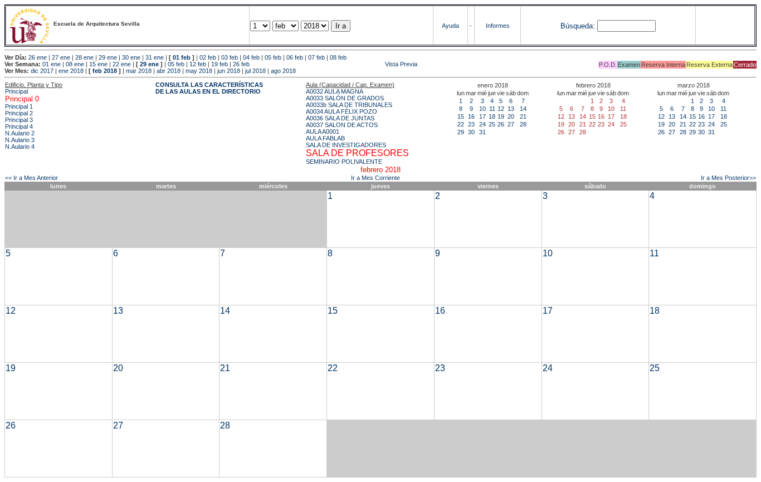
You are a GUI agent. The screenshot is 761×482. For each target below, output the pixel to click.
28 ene (84, 57)
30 (471, 132)
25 (492, 124)
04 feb (251, 57)
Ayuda (450, 25)
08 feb (338, 57)
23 (471, 124)
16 (471, 116)
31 (482, 132)
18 (492, 116)
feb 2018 (104, 70)
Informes (498, 25)
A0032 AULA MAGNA (334, 91)
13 (511, 108)
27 (511, 124)
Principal (16, 91)
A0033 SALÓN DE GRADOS (345, 98)
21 (523, 116)
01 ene (51, 64)
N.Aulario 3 (20, 140)
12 (500, 108)
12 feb (197, 64)
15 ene (98, 64)
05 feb (273, 57)
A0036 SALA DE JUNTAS (340, 118)
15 (460, 116)
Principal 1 (19, 106)
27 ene (61, 57)
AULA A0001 (322, 131)
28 (523, 124)
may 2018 (199, 70)
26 (500, 124)
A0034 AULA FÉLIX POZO (341, 111)
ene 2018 (71, 70)
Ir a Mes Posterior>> (728, 177)
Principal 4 (19, 126)
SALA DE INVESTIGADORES (346, 145)
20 (511, 116)
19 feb (219, 64)
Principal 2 (19, 113)
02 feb (207, 57)
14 (523, 108)
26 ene (37, 57)
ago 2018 (283, 70)
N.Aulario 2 (20, 133)
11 (492, 108)
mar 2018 (139, 70)
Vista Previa (334, 64)
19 (500, 116)
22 (460, 124)
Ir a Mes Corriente (375, 177)
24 (482, 124)
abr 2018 (169, 70)
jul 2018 (255, 70)
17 (482, 116)
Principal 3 (19, 119)
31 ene (154, 57)
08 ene (75, 64)
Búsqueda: (577, 26)
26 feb (241, 64)
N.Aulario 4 (20, 146)
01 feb (182, 57)
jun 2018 (228, 70)
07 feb (316, 57)
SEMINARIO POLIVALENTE (344, 161)
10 (482, 108)
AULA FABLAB (325, 138)
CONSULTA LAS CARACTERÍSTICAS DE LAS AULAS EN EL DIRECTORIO (209, 88)
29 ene (108, 57)
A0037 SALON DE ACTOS (342, 124)
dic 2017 (42, 70)
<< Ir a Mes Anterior (31, 177)
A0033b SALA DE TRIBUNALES (349, 104)
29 (460, 132)
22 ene (122, 64)
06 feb (294, 57)
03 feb (229, 57)
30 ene (131, 57)
